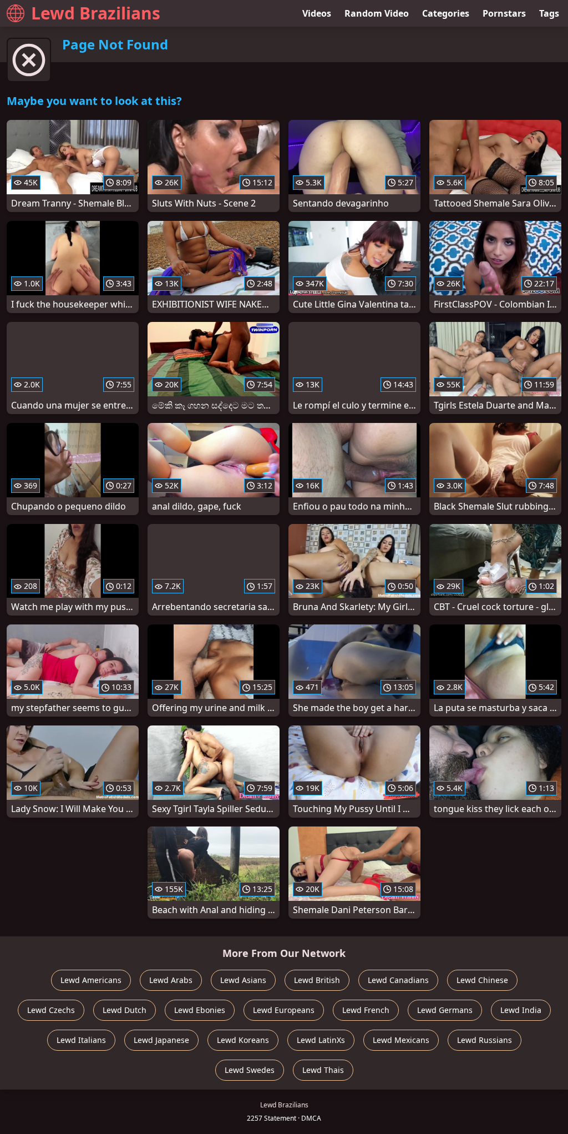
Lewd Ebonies (199, 1010)
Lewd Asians (243, 980)
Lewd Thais (323, 1070)
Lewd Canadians (398, 980)
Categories (445, 13)
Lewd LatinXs (321, 1040)
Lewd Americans (90, 980)
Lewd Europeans (284, 1010)
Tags (549, 13)
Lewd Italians (81, 1040)
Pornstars (504, 13)
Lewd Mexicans (401, 1040)
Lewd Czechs (51, 1010)
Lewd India (520, 1010)
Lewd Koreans (243, 1040)
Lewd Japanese (161, 1040)
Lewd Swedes (250, 1070)
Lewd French (365, 1010)
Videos (316, 13)
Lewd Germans (445, 1010)
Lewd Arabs (170, 980)
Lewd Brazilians (95, 13)
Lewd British (317, 980)
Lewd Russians (484, 1040)
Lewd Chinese (482, 980)
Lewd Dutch (124, 1010)
